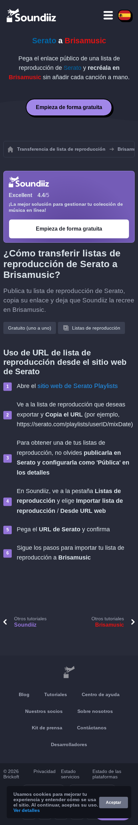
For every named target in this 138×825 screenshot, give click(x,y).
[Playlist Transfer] (32, 15)
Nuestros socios (44, 711)
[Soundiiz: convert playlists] (69, 672)
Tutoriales (55, 694)
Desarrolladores (69, 744)
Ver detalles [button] (26, 810)
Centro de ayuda (101, 694)
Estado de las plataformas (106, 774)
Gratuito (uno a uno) (29, 328)
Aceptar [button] (113, 802)
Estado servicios (70, 774)
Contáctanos (92, 727)
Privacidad (44, 771)
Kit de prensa (47, 727)
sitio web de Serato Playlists (78, 385)
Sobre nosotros (95, 711)
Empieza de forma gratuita (69, 107)
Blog (24, 694)
